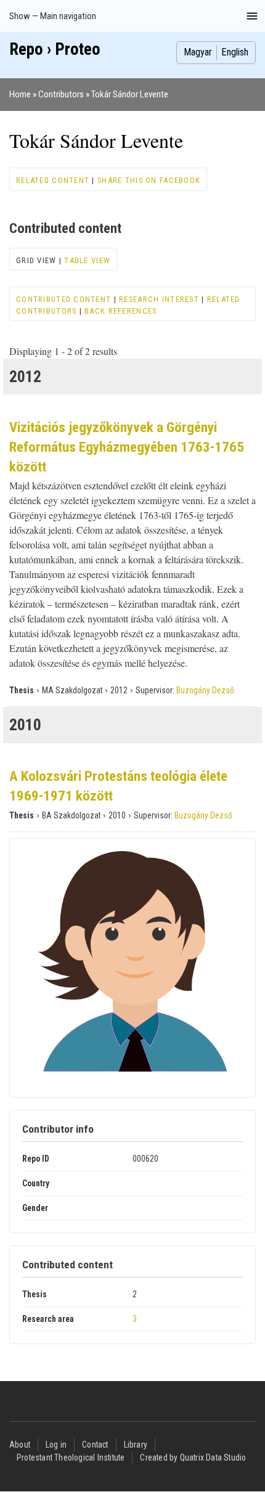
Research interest (159, 299)
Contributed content (63, 299)
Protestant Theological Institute (70, 1457)
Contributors (61, 94)
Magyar (198, 52)
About (19, 1444)
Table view (87, 260)
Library (135, 1444)
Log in (56, 1444)
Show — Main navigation (52, 16)
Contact (95, 1444)
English (234, 52)
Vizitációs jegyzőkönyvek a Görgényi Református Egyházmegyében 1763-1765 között (126, 447)
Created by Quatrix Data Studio (193, 1457)
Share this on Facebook (148, 180)
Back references (120, 311)
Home (20, 94)
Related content (52, 180)
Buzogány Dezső (205, 690)
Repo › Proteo (54, 49)
